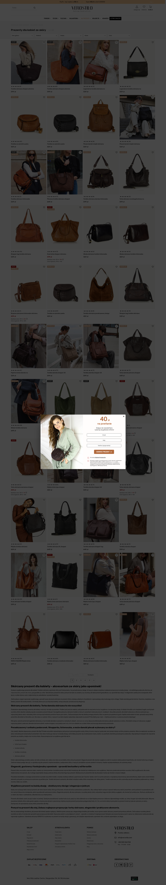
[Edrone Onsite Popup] (83, 442)
